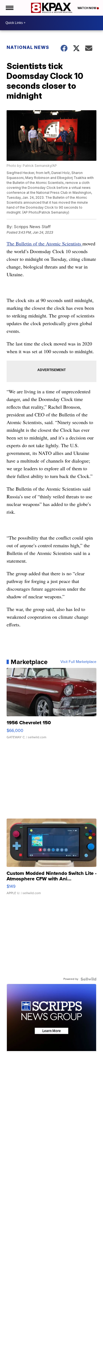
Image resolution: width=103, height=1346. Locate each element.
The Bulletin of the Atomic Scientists (44, 243)
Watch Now (87, 8)
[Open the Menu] (9, 7)
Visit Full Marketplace (78, 662)
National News (28, 47)
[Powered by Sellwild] (88, 979)
